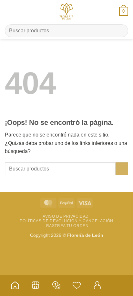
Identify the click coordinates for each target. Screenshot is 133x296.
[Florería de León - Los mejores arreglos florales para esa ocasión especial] (66, 11)
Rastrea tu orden (67, 226)
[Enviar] (120, 30)
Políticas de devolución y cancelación (66, 221)
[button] (9, 11)
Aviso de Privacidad (66, 216)
